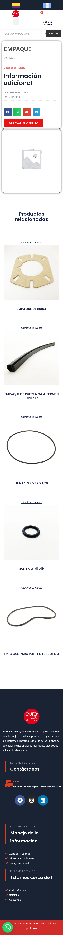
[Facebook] (20, 800)
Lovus (33, 928)
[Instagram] (31, 800)
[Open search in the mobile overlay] (31, 33)
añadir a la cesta (31, 242)
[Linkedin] (43, 800)
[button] (16, 22)
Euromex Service (35, 923)
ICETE (21, 67)
